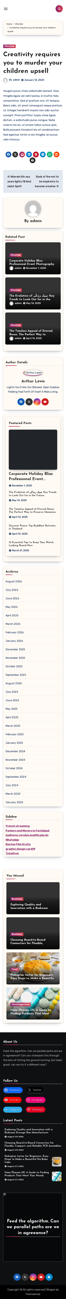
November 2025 (15, 657)
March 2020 (13, 793)
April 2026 (12, 615)
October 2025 (14, 666)
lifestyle (9, 46)
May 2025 (12, 708)
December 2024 (15, 751)
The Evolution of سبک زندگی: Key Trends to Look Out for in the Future (31, 299)
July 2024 (12, 785)
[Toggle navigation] (5, 9)
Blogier (51, 1289)
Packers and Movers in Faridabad (27, 830)
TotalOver (12, 853)
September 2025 (16, 674)
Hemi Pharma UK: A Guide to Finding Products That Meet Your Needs (30, 1014)
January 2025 (14, 742)
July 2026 (12, 589)
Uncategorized (20, 1004)
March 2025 (13, 725)
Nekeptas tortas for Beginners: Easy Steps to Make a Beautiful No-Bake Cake (32, 978)
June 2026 (12, 598)
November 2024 (15, 759)
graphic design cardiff (20, 848)
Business (17, 899)
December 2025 (15, 649)
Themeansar (32, 1294)
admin (16, 80)
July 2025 (12, 691)
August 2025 (14, 683)
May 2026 (12, 606)
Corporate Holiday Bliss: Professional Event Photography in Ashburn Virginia (31, 264)
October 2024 (14, 768)
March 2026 (13, 623)
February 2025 (15, 734)
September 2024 (16, 776)
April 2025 (12, 717)
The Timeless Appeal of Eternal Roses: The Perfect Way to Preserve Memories (31, 334)
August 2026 (14, 581)
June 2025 (12, 700)
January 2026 (14, 640)
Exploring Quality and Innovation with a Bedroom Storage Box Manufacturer (29, 908)
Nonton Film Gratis (18, 844)
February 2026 (15, 632)
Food (14, 969)
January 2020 (14, 802)
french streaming (18, 826)
